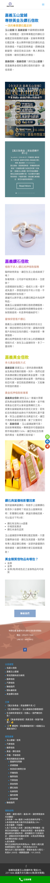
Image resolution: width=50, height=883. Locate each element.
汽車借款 (30, 98)
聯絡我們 (25, 613)
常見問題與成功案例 (15, 675)
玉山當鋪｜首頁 (13, 740)
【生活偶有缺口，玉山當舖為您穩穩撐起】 (25, 709)
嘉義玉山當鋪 (12, 671)
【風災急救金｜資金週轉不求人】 (25, 152)
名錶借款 (14, 791)
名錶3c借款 (12, 668)
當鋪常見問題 (24, 160)
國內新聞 (14, 795)
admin (15, 95)
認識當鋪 (19, 101)
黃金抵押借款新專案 (16, 392)
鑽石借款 (26, 101)
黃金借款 (32, 101)
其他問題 (31, 95)
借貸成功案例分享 (18, 769)
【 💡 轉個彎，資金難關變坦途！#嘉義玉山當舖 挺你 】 (25, 89)
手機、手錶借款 (13, 755)
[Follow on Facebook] (25, 650)
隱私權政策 (12, 690)
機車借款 (23, 98)
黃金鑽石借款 (12, 694)
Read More (25, 129)
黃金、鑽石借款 (13, 751)
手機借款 (16, 98)
